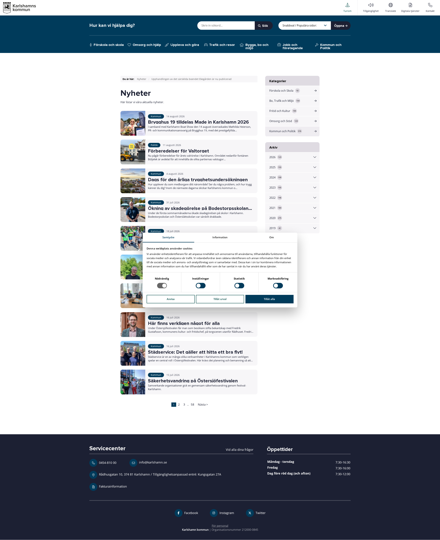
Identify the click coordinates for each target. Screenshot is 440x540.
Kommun (156, 116)
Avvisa (171, 299)
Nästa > (203, 404)
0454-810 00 (107, 463)
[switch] (201, 285)
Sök (264, 26)
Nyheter (141, 79)
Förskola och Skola (284, 90)
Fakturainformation (113, 486)
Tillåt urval (220, 299)
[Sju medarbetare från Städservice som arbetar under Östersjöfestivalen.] (132, 353)
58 (192, 404)
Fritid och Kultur (282, 111)
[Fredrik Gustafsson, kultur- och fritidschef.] (132, 324)
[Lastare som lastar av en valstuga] (132, 152)
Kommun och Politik (285, 131)
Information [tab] (220, 237)
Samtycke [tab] (168, 237)
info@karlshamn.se (152, 462)
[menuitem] (347, 7)
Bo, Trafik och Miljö (284, 101)
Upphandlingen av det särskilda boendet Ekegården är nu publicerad (191, 79)
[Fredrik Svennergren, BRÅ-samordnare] (132, 209)
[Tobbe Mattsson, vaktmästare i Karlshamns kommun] (132, 267)
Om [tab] (271, 237)
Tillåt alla (269, 299)
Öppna (339, 26)
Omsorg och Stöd (283, 121)
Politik (154, 145)
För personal (220, 526)
